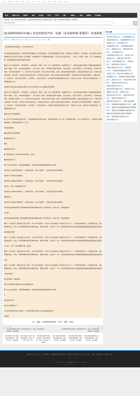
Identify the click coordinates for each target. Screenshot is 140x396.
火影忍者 (70, 354)
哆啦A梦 (116, 49)
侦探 (38, 322)
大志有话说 (117, 52)
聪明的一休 (112, 92)
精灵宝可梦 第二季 (115, 86)
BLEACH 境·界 (113, 37)
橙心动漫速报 (119, 61)
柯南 (54, 1)
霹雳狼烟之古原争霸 (120, 116)
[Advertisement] (61, 381)
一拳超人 (49, 1)
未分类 (129, 55)
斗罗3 (38, 1)
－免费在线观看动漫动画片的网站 (70, 364)
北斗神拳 (122, 43)
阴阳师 (60, 1)
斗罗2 (33, 1)
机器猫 (111, 58)
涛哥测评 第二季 (119, 64)
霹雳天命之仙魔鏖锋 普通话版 (123, 110)
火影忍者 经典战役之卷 (122, 70)
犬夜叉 (111, 73)
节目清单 (66, 1)
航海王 (17, 1)
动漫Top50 (11, 1)
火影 (43, 1)
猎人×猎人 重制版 (125, 73)
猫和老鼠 (112, 76)
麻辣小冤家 (112, 119)
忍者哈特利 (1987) (115, 55)
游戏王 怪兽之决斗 (115, 67)
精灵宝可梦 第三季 (120, 83)
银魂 (93, 354)
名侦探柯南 (113, 46)
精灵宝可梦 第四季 (115, 89)
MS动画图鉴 (128, 37)
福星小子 (116, 80)
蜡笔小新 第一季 (114, 95)
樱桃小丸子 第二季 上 (34, 354)
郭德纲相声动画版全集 (121, 104)
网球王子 (130, 89)
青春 (71, 322)
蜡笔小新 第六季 (114, 101)
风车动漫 (83, 362)
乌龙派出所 (112, 40)
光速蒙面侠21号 (127, 40)
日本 (60, 322)
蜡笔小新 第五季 (119, 98)
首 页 (4, 1)
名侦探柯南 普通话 (20, 19)
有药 (22, 1)
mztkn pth (8, 39)
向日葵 (28, 1)
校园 (65, 322)
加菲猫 (111, 43)
